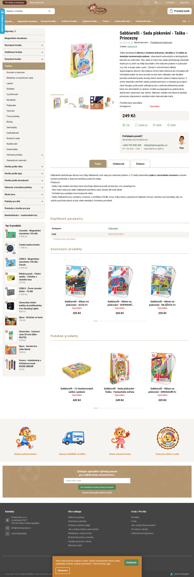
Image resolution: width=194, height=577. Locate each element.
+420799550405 (19, 533)
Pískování (11, 105)
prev (53, 292)
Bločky (10, 122)
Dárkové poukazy (76, 517)
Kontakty (135, 517)
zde (108, 563)
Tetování (10, 111)
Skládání (10, 89)
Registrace (184, 2)
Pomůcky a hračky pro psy (17, 208)
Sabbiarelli (132, 46)
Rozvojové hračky (13, 45)
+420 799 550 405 (131, 145)
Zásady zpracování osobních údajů (97, 492)
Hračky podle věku (14, 166)
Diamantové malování (16, 160)
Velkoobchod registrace (142, 533)
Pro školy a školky (139, 529)
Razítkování (12, 144)
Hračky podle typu (13, 173)
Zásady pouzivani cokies (79, 541)
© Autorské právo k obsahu (80, 537)
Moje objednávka (37, 2)
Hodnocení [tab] (118, 163)
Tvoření (8, 66)
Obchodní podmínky (77, 521)
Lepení (10, 83)
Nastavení (62, 570)
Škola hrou (10, 194)
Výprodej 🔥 (10, 31)
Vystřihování (12, 94)
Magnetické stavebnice (16, 38)
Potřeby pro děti (12, 201)
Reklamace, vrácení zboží (80, 533)
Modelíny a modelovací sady (20, 78)
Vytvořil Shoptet (181, 574)
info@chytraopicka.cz (155, 145)
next (187, 292)
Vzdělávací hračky (13, 52)
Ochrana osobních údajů (79, 525)
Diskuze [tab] (140, 163)
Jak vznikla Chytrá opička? (143, 525)
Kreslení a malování (16, 72)
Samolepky (12, 127)
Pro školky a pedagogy (14, 2)
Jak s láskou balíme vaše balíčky (83, 529)
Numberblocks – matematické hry (21, 215)
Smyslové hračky (13, 59)
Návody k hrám (75, 545)
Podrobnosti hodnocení (161, 42)
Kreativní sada (13, 138)
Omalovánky (12, 149)
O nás (134, 521)
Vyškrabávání (13, 133)
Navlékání (11, 100)
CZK (156, 2)
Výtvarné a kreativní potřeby (18, 187)
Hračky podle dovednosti (16, 180)
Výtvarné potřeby (14, 155)
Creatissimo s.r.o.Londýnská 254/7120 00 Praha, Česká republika (25, 520)
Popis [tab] (98, 163)
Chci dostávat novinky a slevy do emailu (97, 487)
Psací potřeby (13, 116)
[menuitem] (9, 21)
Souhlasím (131, 562)
